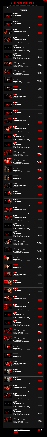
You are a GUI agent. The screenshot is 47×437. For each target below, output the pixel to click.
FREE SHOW (25, 10)
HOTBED (23, 10)
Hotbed (14, 5)
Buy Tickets (40, 16)
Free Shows (28, 5)
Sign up (44, 0)
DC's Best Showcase (17, 15)
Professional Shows (23, 5)
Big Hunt (33, 5)
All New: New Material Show (18, 47)
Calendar (17, 5)
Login (46, 0)
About (36, 5)
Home (10, 5)
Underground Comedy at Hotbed (19, 31)
